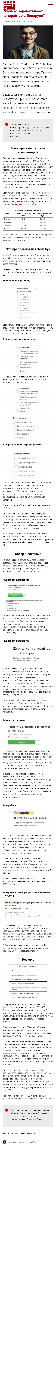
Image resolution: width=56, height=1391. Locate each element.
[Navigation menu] (50, 5)
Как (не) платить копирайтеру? (25, 204)
